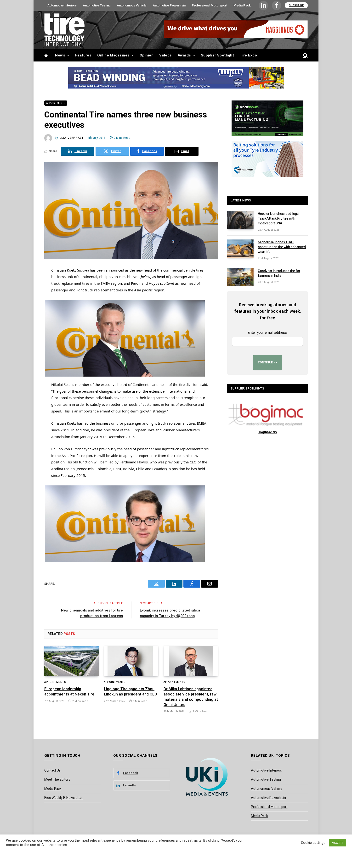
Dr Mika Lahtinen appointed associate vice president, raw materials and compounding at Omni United (191, 697)
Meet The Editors (57, 779)
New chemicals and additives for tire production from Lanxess (92, 613)
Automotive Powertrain (169, 5)
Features (83, 55)
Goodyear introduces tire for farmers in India (279, 273)
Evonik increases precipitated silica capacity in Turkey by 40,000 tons (170, 613)
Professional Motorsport (209, 5)
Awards (184, 55)
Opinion (146, 55)
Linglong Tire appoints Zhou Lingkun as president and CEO (130, 692)
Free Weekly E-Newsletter (63, 797)
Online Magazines (113, 55)
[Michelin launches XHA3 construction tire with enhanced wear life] (240, 248)
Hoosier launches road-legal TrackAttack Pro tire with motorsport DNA (278, 218)
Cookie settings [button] (313, 843)
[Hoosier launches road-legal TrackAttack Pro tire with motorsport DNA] (240, 220)
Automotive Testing (97, 5)
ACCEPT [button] (337, 842)
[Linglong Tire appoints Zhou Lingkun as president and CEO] (131, 661)
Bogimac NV (267, 432)
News (60, 55)
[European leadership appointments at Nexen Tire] (71, 661)
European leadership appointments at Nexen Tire (69, 692)
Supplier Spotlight (217, 55)
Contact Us (52, 770)
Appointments (55, 103)
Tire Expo (248, 55)
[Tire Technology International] (64, 30)
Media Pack (242, 5)
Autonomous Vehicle (132, 5)
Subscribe (296, 5)
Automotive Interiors (62, 5)
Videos (165, 55)
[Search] (305, 55)
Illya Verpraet (71, 138)
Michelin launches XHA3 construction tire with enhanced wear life (282, 247)
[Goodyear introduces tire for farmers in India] (240, 277)
